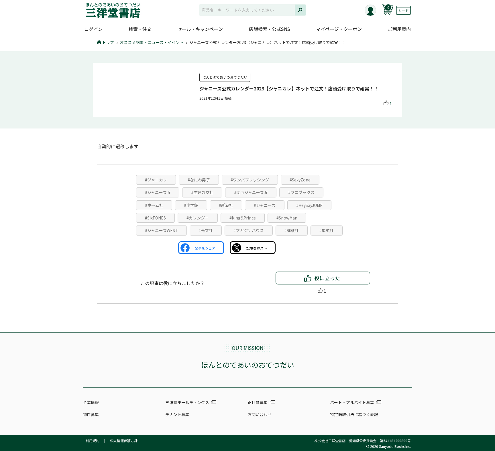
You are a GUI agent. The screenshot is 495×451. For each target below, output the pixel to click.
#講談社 (291, 230)
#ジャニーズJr (157, 192)
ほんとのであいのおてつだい (225, 77)
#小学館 (191, 205)
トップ (108, 42)
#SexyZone (300, 180)
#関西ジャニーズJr (251, 192)
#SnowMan (286, 218)
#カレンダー (197, 218)
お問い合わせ (259, 414)
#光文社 (206, 230)
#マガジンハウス (248, 230)
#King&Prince (242, 218)
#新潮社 (226, 205)
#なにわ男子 (199, 180)
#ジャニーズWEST (161, 230)
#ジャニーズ (265, 205)
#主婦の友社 (202, 192)
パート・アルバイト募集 (352, 402)
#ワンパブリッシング (250, 180)
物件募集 (91, 414)
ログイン (93, 28)
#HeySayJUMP (309, 205)
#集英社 (326, 230)
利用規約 (92, 440)
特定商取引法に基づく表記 (354, 414)
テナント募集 (177, 414)
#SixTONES (155, 218)
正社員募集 (257, 402)
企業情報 (91, 402)
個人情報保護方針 (124, 440)
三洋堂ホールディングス (187, 402)
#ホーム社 (154, 205)
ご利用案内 (399, 28)
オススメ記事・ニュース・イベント (152, 42)
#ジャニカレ (156, 180)
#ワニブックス (301, 192)
